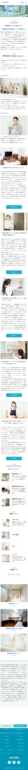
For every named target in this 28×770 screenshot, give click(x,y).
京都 (9, 574)
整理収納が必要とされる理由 (7, 733)
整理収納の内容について (21, 733)
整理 (13, 574)
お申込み (7, 739)
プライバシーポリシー (7, 753)
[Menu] (25, 2)
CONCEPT (17, 574)
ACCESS (7, 746)
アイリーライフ (21, 746)
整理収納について (21, 729)
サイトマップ (21, 753)
